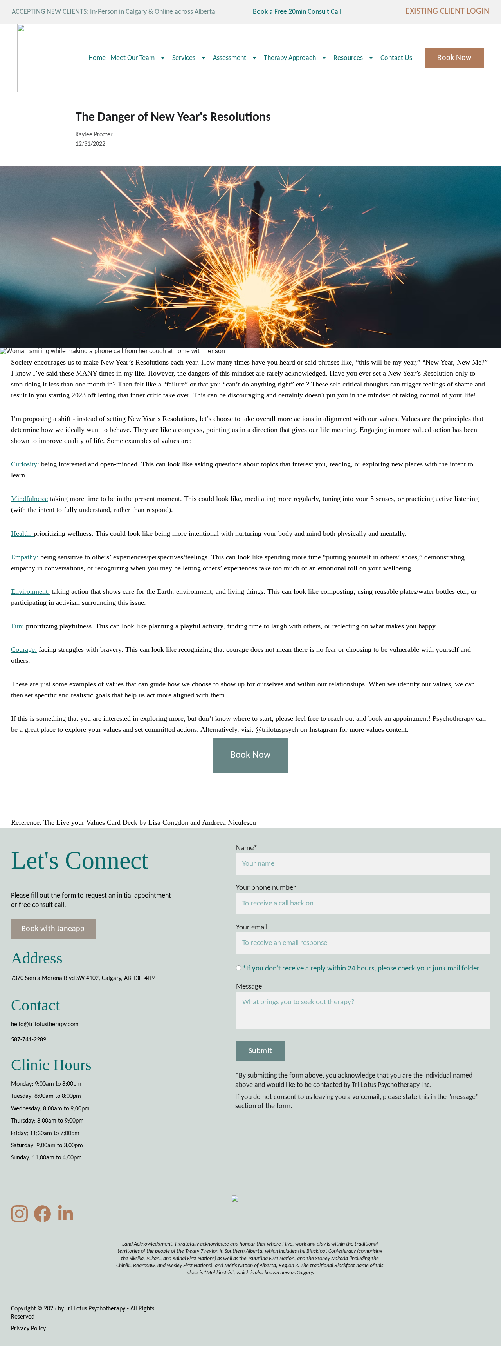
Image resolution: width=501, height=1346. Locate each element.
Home (97, 58)
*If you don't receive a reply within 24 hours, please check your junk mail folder (360, 968)
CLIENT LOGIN (464, 11)
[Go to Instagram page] (19, 1213)
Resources (348, 58)
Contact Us (396, 58)
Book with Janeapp (53, 929)
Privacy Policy (28, 1329)
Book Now (454, 58)
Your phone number (266, 888)
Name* (246, 848)
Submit (260, 1051)
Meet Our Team (132, 58)
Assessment (229, 58)
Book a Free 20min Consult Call (299, 12)
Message (249, 986)
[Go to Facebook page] (42, 1213)
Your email (251, 927)
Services (183, 58)
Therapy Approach (290, 58)
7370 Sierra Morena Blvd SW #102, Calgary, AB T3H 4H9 (83, 978)
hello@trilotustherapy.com (45, 1024)
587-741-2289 (28, 1040)
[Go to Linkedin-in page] (65, 1213)
